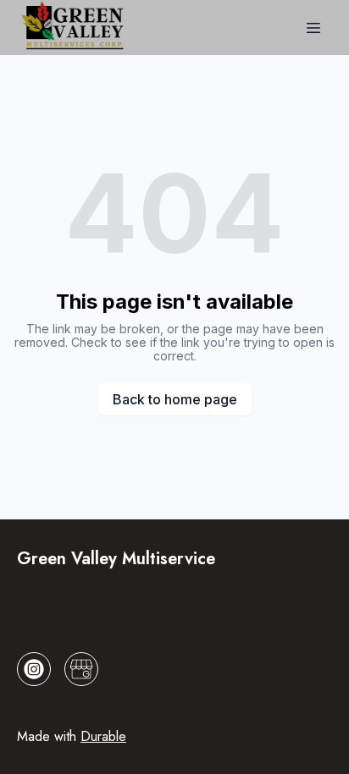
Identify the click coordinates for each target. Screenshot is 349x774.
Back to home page (175, 399)
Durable (103, 736)
